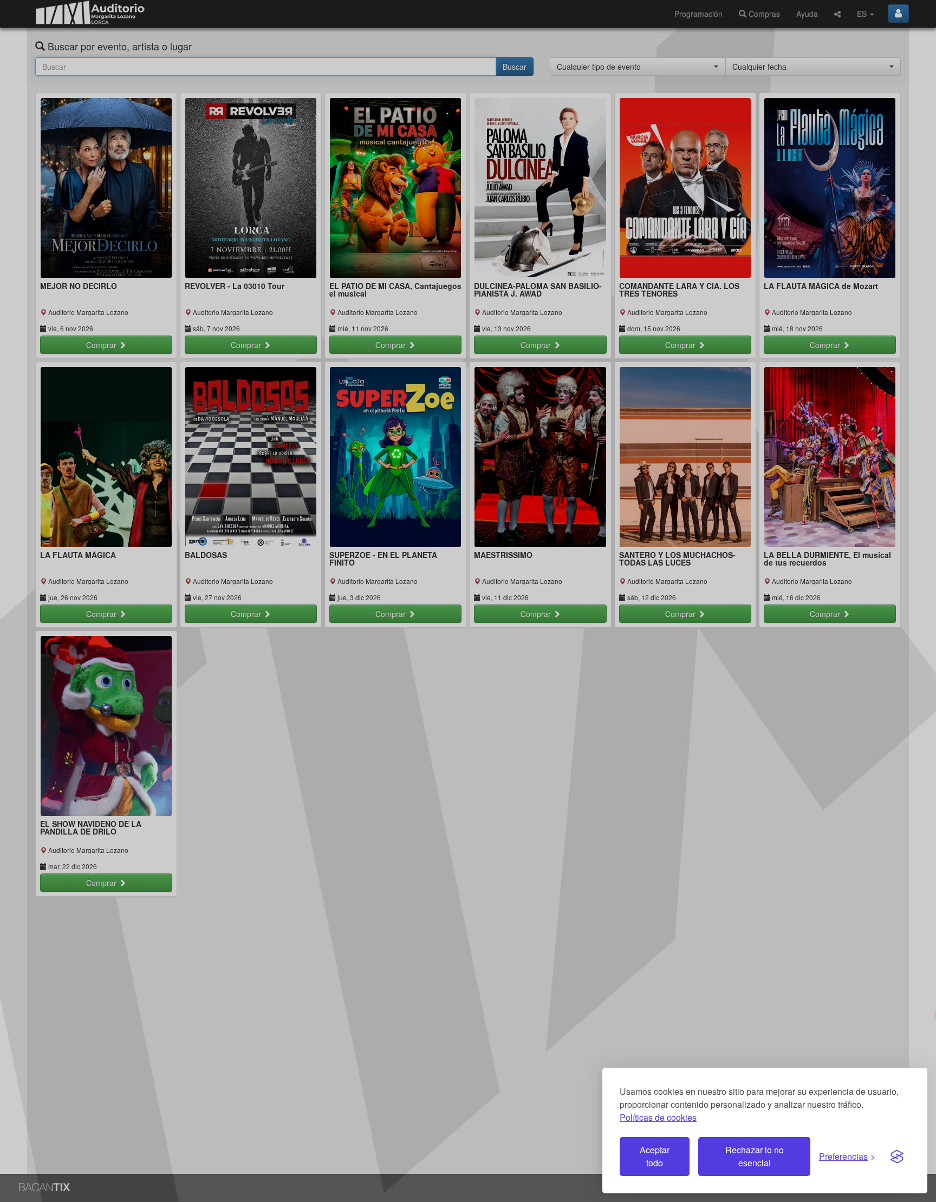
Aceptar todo (655, 1156)
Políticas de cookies (658, 1117)
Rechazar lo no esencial (754, 1156)
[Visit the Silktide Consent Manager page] (897, 1157)
